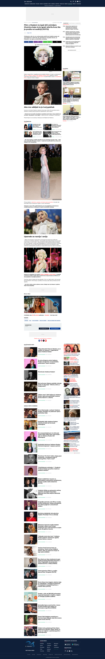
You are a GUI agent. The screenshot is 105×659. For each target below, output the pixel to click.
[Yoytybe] (77, 1)
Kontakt (33, 654)
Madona (26, 320)
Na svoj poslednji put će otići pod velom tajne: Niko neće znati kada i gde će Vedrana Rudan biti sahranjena (49, 435)
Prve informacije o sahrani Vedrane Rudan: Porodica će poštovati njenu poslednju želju (49, 411)
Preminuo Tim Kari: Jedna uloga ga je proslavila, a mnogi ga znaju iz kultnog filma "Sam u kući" (50, 457)
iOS (33, 315)
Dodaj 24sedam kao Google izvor (44, 44)
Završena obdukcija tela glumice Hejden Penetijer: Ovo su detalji (48, 514)
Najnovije (27, 3)
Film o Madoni (35, 320)
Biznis (66, 3)
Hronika (53, 3)
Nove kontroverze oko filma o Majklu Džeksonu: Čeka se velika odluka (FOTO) (56, 133)
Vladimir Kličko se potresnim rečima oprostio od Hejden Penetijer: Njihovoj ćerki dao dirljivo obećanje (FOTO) (49, 492)
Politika (37, 3)
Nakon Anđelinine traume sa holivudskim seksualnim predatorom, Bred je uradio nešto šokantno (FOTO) (50, 481)
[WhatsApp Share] (47, 42)
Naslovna (26, 22)
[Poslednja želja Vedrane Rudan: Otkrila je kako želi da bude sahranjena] (30, 425)
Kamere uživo (32, 3)
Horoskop (78, 3)
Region (55, 645)
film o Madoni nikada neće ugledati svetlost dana (37, 75)
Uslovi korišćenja (67, 654)
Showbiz (45, 3)
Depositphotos (75, 654)
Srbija (74, 3)
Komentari (78, 23)
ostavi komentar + (55, 328)
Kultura (70, 3)
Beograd (56, 643)
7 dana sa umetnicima (49, 5)
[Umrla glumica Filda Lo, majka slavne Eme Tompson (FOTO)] (30, 574)
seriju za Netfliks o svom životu (48, 274)
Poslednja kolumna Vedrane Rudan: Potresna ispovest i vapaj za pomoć (49, 445)
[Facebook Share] (28, 42)
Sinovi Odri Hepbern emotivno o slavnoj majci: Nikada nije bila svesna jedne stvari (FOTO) (50, 618)
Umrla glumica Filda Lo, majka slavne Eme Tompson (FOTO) (47, 571)
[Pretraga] (71, 1)
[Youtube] (46, 341)
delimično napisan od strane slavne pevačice (42, 202)
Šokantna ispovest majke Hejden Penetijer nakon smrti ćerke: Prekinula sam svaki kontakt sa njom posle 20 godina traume (49, 527)
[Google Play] (75, 644)
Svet (49, 3)
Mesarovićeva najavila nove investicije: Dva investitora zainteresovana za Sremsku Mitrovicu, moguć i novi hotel (72, 28)
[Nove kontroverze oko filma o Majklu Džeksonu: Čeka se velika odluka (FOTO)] (47, 134)
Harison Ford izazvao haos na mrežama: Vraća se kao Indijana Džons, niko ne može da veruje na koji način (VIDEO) (48, 550)
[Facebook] (73, 1)
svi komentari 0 (44, 328)
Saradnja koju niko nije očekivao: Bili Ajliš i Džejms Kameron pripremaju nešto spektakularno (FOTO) (37, 126)
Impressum (39, 654)
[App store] (67, 644)
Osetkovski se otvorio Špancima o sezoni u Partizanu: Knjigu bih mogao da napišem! (73, 42)
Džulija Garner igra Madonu (54, 320)
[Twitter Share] (57, 42)
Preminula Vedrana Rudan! (46, 372)
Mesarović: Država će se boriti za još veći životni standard (73, 47)
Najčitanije (72, 23)
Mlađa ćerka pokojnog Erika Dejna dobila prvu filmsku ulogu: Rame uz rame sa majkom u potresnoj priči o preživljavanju (49, 630)
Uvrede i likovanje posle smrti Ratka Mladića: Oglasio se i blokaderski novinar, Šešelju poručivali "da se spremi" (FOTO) (71, 100)
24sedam (47, 315)
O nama (28, 654)
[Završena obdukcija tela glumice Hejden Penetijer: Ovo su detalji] (30, 516)
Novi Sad (56, 649)
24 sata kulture (57, 5)
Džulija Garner (40, 76)
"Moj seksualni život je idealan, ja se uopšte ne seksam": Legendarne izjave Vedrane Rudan (49, 350)
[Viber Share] (38, 42)
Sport (41, 3)
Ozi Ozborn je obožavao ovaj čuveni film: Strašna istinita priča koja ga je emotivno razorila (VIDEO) (56, 126)
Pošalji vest (51, 654)
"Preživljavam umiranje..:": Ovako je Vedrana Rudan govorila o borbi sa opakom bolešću (49, 469)
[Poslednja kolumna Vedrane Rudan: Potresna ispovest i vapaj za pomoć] (30, 448)
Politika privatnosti (58, 654)
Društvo (57, 3)
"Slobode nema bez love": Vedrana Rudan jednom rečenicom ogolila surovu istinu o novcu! (49, 538)
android (37, 315)
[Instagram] (75, 1)
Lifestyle (62, 3)
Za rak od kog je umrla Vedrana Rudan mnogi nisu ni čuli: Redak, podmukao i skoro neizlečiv (48, 362)
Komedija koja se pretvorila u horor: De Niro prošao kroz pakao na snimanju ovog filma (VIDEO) (49, 606)
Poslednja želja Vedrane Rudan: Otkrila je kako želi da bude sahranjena (48, 423)
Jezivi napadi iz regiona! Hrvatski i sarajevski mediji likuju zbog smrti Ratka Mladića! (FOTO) (71, 83)
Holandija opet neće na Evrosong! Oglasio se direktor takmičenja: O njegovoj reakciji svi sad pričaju (73, 38)
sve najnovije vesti (72, 50)
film (30, 320)
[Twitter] (80, 1)
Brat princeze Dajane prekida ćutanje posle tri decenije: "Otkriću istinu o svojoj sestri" (50, 385)
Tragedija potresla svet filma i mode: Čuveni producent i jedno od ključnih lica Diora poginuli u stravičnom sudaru (49, 504)
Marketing (45, 654)
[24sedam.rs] (28, 2)
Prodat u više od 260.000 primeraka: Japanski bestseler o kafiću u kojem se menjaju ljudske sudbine (49, 595)
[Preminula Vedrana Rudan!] (30, 375)
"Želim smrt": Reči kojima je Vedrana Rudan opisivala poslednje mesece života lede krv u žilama (49, 396)
